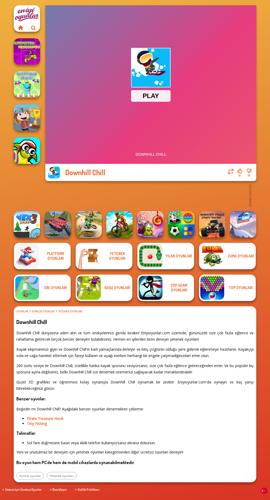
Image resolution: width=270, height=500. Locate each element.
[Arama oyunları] (33, 28)
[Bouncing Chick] (27, 84)
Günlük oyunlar (43, 311)
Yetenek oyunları (70, 311)
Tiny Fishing (37, 423)
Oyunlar (22, 311)
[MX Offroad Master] (119, 224)
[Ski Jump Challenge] (243, 224)
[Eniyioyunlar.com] (20, 28)
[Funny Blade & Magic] (27, 150)
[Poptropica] (27, 117)
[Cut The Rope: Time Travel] (150, 224)
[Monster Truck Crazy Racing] (212, 224)
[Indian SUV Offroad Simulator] (58, 224)
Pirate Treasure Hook (45, 418)
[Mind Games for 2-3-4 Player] (181, 224)
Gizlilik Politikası (88, 490)
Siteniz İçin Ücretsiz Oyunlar (23, 490)
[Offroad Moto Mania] (88, 224)
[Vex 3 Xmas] (27, 224)
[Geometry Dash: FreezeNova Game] (27, 51)
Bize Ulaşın (59, 490)
